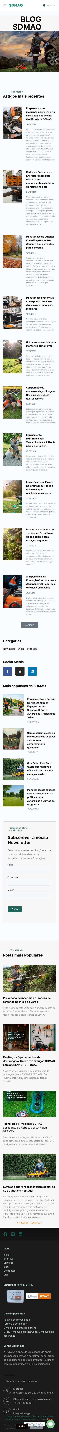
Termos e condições (15, 1323)
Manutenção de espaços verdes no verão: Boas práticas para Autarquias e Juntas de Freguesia (41, 797)
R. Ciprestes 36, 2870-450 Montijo (33, 1392)
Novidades (9, 648)
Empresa (8, 1258)
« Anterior (22, 1222)
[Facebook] (5, 1234)
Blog (6, 1266)
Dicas (21, 648)
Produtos (32, 648)
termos (50, 1419)
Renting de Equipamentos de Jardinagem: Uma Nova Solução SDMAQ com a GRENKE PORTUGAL (29, 1061)
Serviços (8, 1262)
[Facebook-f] (7, 671)
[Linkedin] (32, 671)
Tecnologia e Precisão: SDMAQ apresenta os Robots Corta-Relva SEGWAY (25, 1127)
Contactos (9, 1270)
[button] (29, 625)
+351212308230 (22, 1403)
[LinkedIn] (20, 1234)
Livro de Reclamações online (19, 1327)
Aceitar (22, 1426)
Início (6, 1254)
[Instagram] (20, 671)
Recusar (36, 1426)
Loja (5, 1274)
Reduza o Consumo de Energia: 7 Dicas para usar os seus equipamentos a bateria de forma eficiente (40, 179)
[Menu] (4, 5)
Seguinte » (36, 1222)
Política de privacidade (16, 1319)
